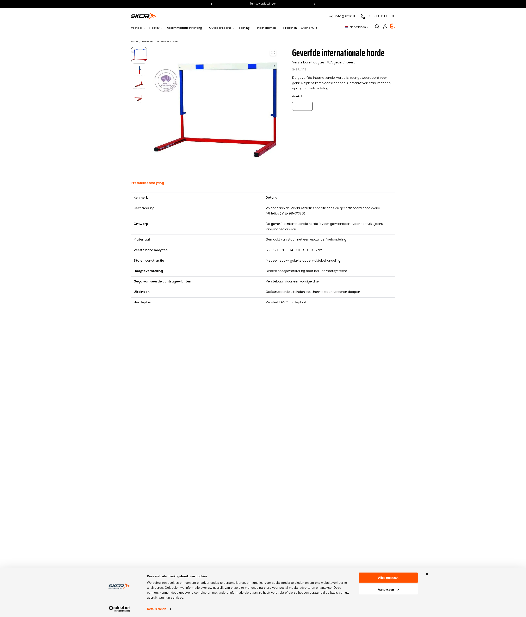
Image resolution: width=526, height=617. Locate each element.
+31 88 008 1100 (381, 16)
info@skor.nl (345, 16)
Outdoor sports (220, 28)
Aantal (297, 96)
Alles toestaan (388, 577)
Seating (244, 28)
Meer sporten (266, 28)
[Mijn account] (385, 26)
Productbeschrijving (147, 183)
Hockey (154, 28)
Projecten (290, 28)
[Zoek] (377, 26)
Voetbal (136, 28)
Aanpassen (386, 589)
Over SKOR (309, 28)
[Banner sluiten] (427, 574)
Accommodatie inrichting (184, 28)
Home (134, 41)
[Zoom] (273, 52)
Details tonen (156, 609)
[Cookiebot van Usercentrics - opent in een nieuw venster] (119, 609)
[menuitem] (139, 28)
